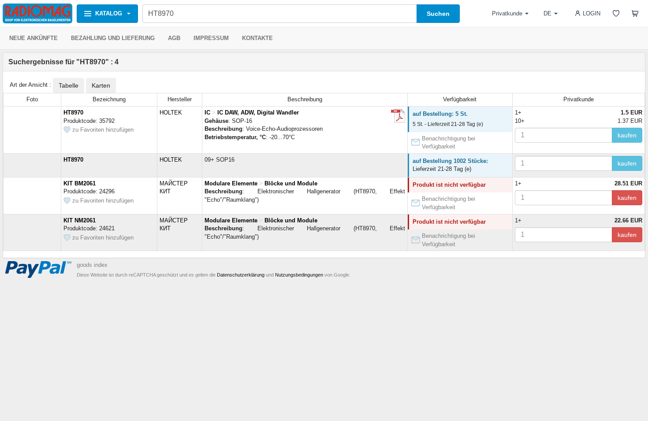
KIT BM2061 (79, 183)
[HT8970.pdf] (398, 116)
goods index (92, 265)
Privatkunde (507, 13)
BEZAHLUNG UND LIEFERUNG (113, 38)
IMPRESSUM (211, 38)
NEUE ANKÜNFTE (33, 38)
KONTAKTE (257, 38)
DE (547, 13)
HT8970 (73, 112)
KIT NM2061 (79, 220)
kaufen (627, 135)
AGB (174, 38)
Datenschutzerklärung (240, 274)
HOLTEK (171, 112)
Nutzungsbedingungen (299, 274)
